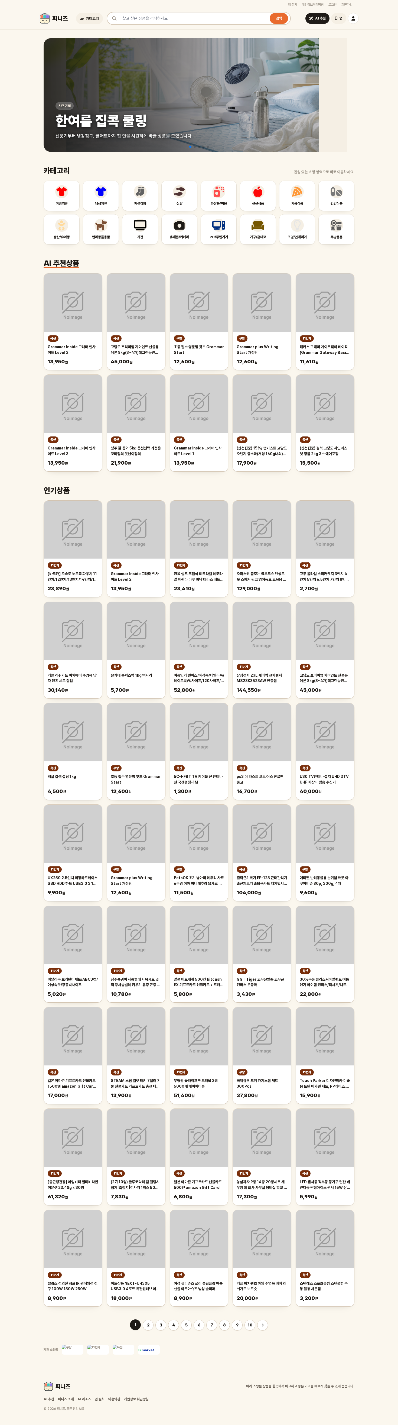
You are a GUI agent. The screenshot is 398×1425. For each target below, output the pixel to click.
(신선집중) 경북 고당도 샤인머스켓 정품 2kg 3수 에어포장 (323, 451)
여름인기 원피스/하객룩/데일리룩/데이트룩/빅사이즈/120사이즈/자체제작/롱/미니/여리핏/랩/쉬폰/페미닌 (199, 678)
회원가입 (346, 4)
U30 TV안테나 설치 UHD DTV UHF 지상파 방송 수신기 (324, 779)
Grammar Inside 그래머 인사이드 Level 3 (72, 451)
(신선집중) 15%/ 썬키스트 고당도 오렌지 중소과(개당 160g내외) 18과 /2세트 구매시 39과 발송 (262, 451)
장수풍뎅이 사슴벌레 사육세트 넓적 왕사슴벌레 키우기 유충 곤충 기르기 (135, 982)
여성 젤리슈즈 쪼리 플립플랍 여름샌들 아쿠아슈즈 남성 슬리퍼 (198, 1286)
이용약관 (114, 1399)
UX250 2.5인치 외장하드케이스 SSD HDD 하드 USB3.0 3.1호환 (72, 881)
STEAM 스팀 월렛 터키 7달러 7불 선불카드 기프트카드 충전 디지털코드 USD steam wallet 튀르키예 (135, 1083)
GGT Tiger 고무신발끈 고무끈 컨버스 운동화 (260, 982)
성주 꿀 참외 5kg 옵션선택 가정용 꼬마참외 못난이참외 (136, 451)
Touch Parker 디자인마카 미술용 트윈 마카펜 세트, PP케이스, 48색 (325, 1083)
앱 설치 (292, 4)
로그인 (332, 4)
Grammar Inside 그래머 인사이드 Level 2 (72, 350)
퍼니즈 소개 (66, 1399)
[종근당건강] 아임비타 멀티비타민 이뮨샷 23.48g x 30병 (73, 1185)
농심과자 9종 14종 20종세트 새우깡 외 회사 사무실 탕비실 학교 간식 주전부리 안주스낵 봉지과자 (262, 1185)
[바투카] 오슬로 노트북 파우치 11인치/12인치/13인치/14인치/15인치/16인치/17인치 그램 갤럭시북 (72, 577)
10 (250, 1325)
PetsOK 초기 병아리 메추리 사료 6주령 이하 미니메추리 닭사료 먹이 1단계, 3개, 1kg (199, 881)
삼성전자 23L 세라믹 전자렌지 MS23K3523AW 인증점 (259, 678)
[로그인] (353, 18)
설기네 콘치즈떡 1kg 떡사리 (131, 675)
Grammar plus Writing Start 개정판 (257, 350)
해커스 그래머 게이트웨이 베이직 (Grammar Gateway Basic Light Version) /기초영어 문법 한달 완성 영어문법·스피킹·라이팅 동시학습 (324, 350)
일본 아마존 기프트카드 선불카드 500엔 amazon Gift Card (198, 1185)
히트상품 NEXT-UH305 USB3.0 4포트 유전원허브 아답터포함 (135, 1286)
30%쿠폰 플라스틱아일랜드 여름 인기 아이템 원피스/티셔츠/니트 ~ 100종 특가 (325, 982)
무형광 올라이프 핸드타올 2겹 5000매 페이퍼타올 (196, 1083)
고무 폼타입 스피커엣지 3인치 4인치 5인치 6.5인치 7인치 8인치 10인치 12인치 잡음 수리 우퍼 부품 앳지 (324, 577)
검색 (279, 18)
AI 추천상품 (61, 263)
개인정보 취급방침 (136, 1399)
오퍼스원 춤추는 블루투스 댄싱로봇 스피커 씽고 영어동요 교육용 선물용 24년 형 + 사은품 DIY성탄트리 (261, 577)
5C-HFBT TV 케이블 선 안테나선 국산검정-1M (198, 779)
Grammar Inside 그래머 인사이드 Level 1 (198, 451)
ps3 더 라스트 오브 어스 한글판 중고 (260, 779)
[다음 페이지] (262, 1325)
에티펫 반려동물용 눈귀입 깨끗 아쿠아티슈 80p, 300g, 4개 (324, 881)
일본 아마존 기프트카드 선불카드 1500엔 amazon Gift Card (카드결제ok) (72, 1083)
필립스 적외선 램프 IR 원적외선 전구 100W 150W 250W (72, 1286)
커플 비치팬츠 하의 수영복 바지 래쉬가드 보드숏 (261, 1286)
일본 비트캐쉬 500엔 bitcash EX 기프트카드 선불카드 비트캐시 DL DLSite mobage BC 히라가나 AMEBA (198, 982)
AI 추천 (49, 1399)
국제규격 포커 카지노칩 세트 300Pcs (257, 1083)
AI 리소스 (84, 1399)
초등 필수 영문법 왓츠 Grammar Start (199, 350)
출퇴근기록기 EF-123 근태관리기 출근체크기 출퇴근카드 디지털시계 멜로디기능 (262, 881)
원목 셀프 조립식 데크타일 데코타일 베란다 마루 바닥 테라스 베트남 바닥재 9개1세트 (198, 577)
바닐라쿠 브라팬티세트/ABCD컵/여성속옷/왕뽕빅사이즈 (73, 982)
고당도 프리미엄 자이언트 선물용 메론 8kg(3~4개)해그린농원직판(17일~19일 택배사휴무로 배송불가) (136, 350)
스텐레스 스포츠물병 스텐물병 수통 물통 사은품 (324, 1286)
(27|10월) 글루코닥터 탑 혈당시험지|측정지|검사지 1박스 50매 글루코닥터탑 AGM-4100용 (135, 1185)
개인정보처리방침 (313, 4)
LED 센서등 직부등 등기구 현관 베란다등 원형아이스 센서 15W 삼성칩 (325, 1185)
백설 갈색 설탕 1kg (62, 776)
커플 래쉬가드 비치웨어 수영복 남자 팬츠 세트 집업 (72, 678)
